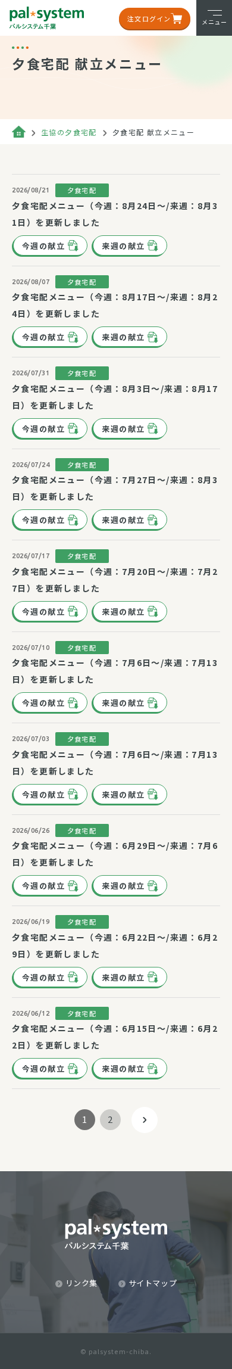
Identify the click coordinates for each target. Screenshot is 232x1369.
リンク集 (81, 1283)
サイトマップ (152, 1283)
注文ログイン (149, 18)
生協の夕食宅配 (69, 132)
